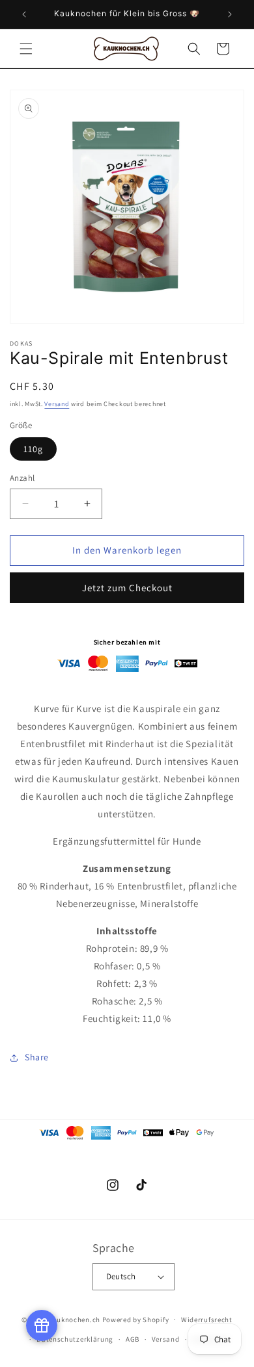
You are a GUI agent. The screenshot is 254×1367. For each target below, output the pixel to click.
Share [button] (37, 1057)
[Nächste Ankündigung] (230, 14)
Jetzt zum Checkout (127, 587)
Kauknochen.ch (74, 1318)
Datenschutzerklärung (74, 1339)
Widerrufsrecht (207, 1319)
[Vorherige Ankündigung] (24, 14)
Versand (56, 404)
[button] (26, 48)
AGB (132, 1339)
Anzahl (22, 477)
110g (33, 449)
